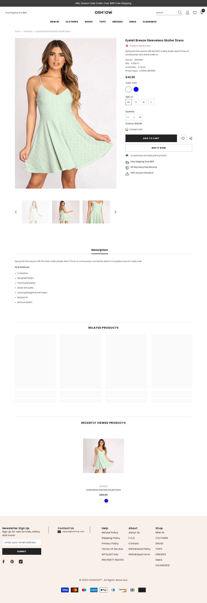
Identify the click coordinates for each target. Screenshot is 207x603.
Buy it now (159, 147)
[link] (183, 138)
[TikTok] (21, 561)
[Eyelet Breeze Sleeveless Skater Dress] (103, 455)
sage (101, 501)
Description (99, 250)
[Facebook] (3, 561)
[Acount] (187, 13)
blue (106, 501)
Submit (21, 551)
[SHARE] (189, 138)
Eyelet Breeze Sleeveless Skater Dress (103, 489)
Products (28, 31)
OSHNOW (138, 60)
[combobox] (166, 12)
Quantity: (130, 111)
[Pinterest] (12, 561)
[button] (15, 212)
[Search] (169, 12)
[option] (66, 113)
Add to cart (151, 138)
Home (17, 31)
